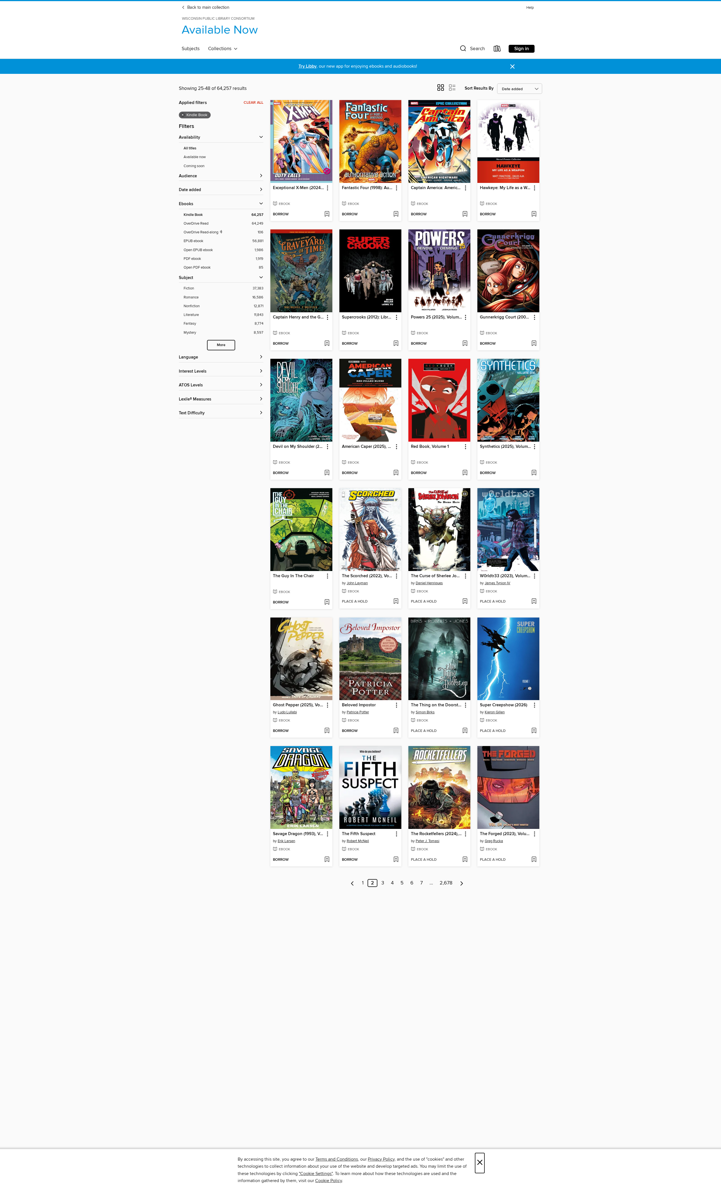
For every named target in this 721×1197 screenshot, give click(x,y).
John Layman (357, 583)
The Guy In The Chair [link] (293, 576)
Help (530, 8)
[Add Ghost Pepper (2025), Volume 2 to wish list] (326, 731)
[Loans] (497, 49)
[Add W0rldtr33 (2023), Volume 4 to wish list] (533, 601)
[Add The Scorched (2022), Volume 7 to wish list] (395, 601)
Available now (195, 157)
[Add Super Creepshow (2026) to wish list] (533, 731)
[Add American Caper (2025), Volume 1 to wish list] (395, 473)
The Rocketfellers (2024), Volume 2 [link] (436, 834)
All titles (190, 148)
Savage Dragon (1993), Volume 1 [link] (298, 834)
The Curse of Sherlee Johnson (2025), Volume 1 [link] (436, 576)
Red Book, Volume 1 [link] (430, 446)
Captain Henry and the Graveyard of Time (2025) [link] (298, 317)
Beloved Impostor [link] (359, 705)
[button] (472, 49)
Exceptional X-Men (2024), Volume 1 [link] (298, 188)
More (221, 345)
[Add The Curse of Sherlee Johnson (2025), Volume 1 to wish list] (464, 601)
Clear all (253, 102)
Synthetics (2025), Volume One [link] (505, 446)
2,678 (446, 883)
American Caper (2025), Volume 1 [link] (367, 446)
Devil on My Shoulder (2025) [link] (298, 446)
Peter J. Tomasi (427, 841)
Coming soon (194, 166)
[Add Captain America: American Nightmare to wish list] (464, 214)
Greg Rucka (494, 841)
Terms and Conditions (336, 1159)
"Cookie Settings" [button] (316, 1173)
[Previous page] (352, 883)
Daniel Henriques (429, 583)
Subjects (191, 49)
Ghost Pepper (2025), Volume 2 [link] (298, 705)
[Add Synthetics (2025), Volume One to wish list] (533, 473)
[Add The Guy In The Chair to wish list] (326, 602)
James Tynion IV (497, 583)
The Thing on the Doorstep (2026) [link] (436, 705)
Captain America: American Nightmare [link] (436, 188)
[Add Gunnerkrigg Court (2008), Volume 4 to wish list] (533, 344)
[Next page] (461, 883)
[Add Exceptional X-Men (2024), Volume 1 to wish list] (326, 214)
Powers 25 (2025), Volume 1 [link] (436, 317)
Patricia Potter (358, 712)
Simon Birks (425, 712)
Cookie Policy (328, 1180)
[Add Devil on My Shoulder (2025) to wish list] (326, 473)
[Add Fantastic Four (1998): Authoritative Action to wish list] (395, 214)
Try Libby (308, 66)
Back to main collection (207, 7)
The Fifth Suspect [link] (358, 834)
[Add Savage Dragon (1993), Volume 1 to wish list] (326, 860)
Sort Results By (479, 88)
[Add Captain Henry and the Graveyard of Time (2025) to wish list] (326, 344)
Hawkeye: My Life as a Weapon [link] (505, 188)
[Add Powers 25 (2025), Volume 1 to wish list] (464, 344)
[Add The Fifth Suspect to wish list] (395, 860)
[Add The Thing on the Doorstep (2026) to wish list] (464, 731)
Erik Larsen (286, 841)
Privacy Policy (381, 1159)
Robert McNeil (358, 841)
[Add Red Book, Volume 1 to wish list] (464, 473)
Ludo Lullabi (287, 712)
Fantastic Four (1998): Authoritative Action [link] (367, 188)
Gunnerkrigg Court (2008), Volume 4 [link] (505, 317)
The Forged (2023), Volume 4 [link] (505, 834)
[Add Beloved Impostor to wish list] (395, 731)
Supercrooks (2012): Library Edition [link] (367, 317)
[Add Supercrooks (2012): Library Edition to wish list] (395, 344)
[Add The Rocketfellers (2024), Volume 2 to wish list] (464, 860)
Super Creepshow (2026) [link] (503, 705)
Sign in (521, 49)
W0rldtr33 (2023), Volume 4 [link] (505, 576)
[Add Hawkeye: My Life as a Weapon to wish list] (533, 214)
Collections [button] (221, 49)
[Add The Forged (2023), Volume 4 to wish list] (533, 860)
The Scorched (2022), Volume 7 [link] (367, 576)
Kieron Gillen (495, 712)
